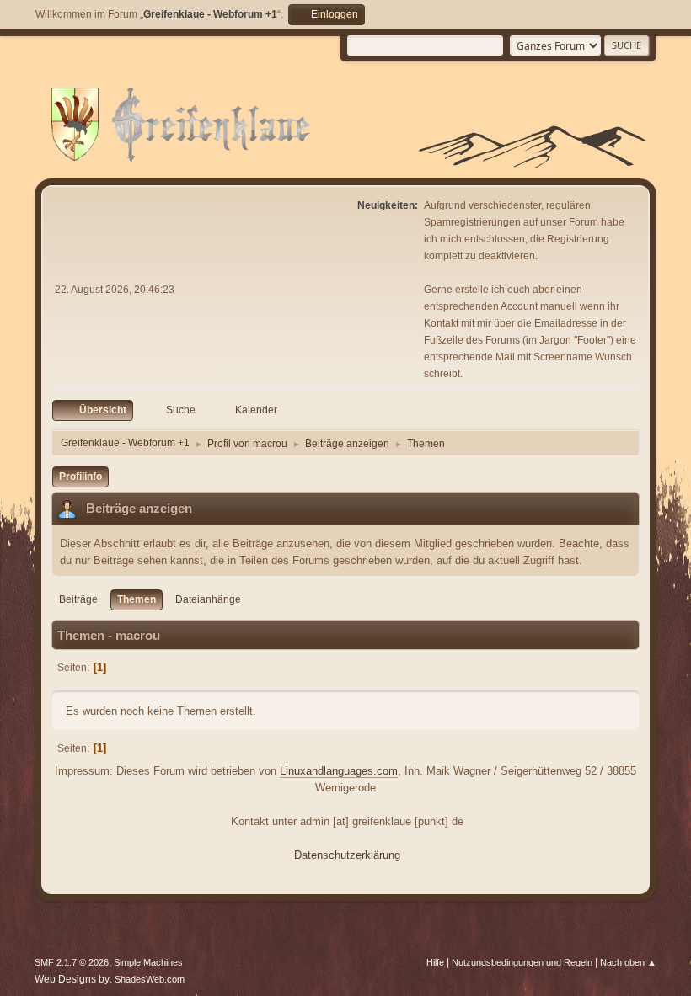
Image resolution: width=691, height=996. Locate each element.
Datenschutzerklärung (347, 855)
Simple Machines (148, 962)
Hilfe (435, 962)
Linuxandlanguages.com (339, 770)
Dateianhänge (208, 599)
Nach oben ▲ (628, 962)
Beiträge (78, 599)
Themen (136, 599)
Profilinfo (80, 476)
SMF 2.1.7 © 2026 (72, 962)
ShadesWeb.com (150, 979)
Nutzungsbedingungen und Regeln (522, 962)
